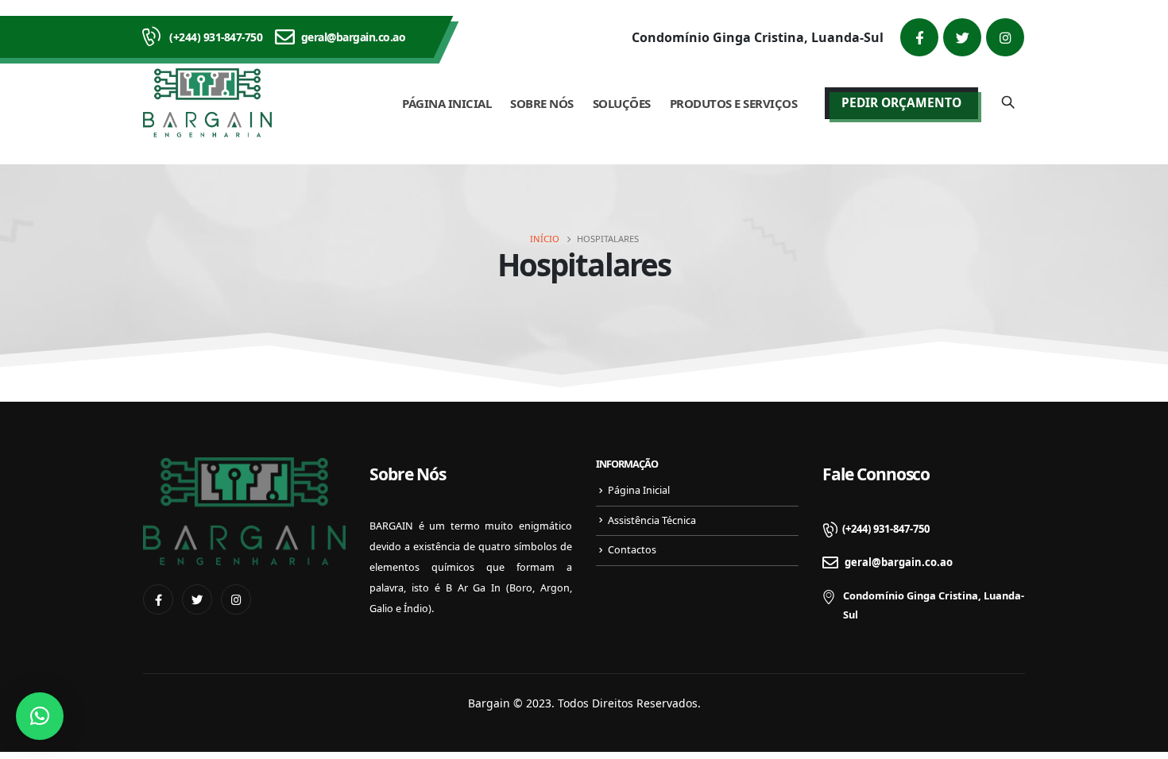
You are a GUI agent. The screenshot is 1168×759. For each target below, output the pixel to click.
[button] (40, 716)
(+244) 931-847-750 (215, 36)
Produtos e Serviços (734, 103)
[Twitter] (962, 37)
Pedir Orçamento (901, 102)
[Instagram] (1005, 37)
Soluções (622, 103)
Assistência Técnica (652, 520)
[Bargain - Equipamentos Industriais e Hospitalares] (207, 102)
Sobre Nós (542, 103)
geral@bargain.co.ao (353, 36)
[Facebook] (919, 37)
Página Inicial (446, 103)
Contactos (632, 550)
